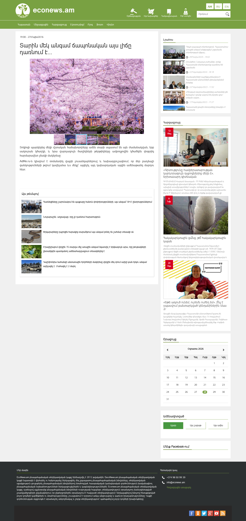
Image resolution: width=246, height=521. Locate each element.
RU (218, 6)
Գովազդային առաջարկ (179, 487)
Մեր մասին (22, 470)
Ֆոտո (99, 24)
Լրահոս (168, 39)
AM (210, 6)
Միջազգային (41, 24)
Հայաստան (24, 24)
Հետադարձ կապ (168, 470)
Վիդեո (110, 24)
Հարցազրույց (59, 24)
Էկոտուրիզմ (77, 24)
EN (227, 6)
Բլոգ (90, 24)
